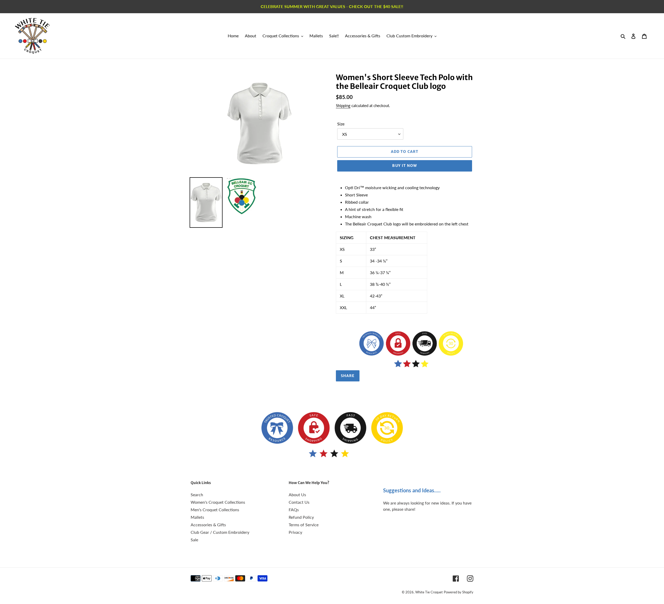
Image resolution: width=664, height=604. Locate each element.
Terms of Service (304, 524)
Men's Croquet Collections (215, 509)
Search (197, 494)
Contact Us (299, 502)
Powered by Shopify (458, 592)
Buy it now (404, 165)
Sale (194, 539)
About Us (297, 494)
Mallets (197, 517)
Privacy (295, 532)
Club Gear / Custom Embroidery (220, 532)
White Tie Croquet (429, 592)
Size (340, 123)
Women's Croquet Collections (218, 502)
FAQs (294, 509)
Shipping (343, 105)
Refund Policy (301, 517)
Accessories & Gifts (208, 524)
